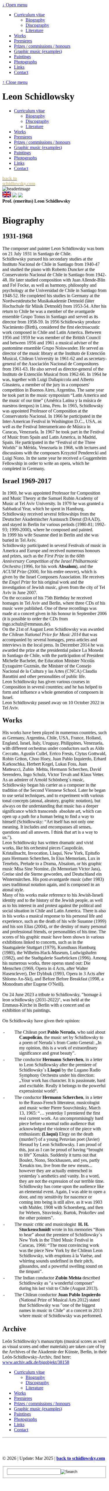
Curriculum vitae (29, 14)
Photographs (25, 61)
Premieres (23, 40)
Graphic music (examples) (38, 51)
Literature (34, 30)
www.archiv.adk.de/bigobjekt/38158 (35, 1362)
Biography (35, 19)
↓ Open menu (14, 4)
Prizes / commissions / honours (42, 46)
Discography (37, 25)
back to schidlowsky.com (80, 1458)
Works (20, 35)
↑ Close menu (15, 82)
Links (19, 67)
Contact (21, 72)
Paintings (22, 56)
